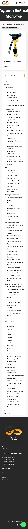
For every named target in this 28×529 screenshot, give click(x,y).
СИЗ (6, 167)
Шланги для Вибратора (14, 230)
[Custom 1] (25, 3)
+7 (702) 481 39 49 (8, 462)
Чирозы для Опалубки (14, 287)
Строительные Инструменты (10, 320)
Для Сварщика (12, 128)
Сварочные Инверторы (14, 211)
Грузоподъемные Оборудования (12, 398)
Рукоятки (10, 340)
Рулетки (9, 329)
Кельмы (9, 337)
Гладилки (10, 334)
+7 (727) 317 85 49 (8, 460)
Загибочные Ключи (13, 300)
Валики (9, 332)
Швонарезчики (11, 388)
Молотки (10, 345)
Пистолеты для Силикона (15, 359)
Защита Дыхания (12, 175)
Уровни (9, 364)
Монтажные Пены (12, 238)
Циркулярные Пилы (13, 208)
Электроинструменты (12, 195)
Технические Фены (13, 216)
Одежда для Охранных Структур (14, 147)
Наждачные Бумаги (13, 259)
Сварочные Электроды (14, 275)
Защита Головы (12, 173)
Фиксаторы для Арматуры (12, 306)
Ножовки (10, 348)
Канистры (10, 257)
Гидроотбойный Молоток (15, 391)
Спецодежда (9, 109)
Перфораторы (11, 213)
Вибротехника (11, 372)
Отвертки (10, 353)
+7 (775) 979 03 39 (8, 464)
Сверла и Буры (12, 251)
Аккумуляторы (11, 219)
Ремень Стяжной (12, 273)
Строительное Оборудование (10, 369)
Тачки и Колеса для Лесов (13, 314)
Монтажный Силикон (14, 241)
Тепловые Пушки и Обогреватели (13, 406)
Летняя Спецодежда (13, 114)
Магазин (6, 84)
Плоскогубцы (11, 361)
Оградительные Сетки (14, 267)
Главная (6, 82)
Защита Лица (11, 178)
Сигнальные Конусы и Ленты (14, 279)
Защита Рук (10, 186)
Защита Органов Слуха (14, 181)
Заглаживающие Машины (15, 375)
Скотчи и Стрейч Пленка (15, 225)
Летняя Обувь (11, 92)
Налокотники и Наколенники (12, 190)
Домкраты (10, 326)
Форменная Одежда (13, 125)
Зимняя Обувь (11, 90)
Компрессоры (11, 378)
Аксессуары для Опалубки (14, 284)
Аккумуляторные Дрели (15, 197)
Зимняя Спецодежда (13, 111)
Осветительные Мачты (14, 394)
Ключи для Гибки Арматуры (12, 296)
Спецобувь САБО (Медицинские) (12, 96)
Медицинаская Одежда (14, 133)
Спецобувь (9, 87)
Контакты (7, 413)
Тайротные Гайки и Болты (15, 289)
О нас (4, 477)
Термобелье (11, 120)
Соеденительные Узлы (14, 302)
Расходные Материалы (13, 222)
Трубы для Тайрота (13, 292)
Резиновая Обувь (12, 100)
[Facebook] (17, 525)
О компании (8, 411)
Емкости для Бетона (13, 402)
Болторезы (10, 324)
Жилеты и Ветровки (13, 117)
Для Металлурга (12, 122)
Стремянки (10, 227)
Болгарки (10, 205)
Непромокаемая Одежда (15, 130)
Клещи (9, 343)
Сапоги (9, 103)
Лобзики (9, 203)
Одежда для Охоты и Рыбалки (14, 142)
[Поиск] (24, 75)
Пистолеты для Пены (14, 356)
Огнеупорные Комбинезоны (11, 137)
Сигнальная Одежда (13, 156)
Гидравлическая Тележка (15, 381)
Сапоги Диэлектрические (15, 105)
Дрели (9, 200)
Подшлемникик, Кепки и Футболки (15, 163)
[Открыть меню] (16, 3)
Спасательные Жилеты (14, 159)
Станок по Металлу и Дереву (14, 385)
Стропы (9, 244)
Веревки (9, 233)
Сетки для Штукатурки (14, 236)
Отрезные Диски (12, 254)
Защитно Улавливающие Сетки (15, 248)
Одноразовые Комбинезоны (11, 152)
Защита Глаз (11, 170)
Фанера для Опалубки (14, 310)
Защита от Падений (13, 183)
